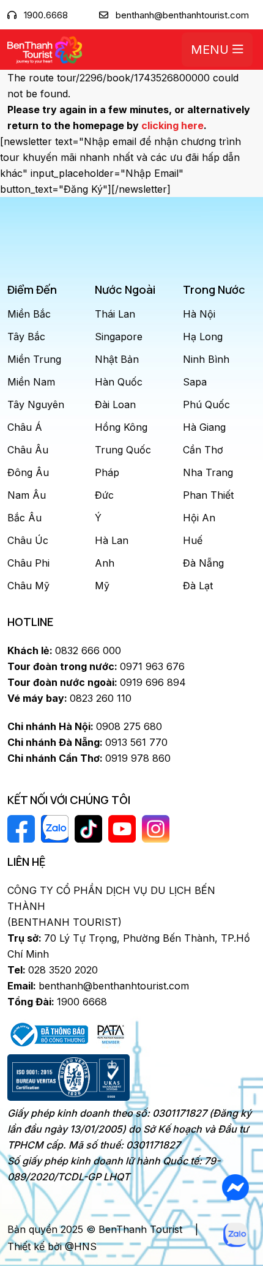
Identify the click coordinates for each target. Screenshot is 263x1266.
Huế (192, 540)
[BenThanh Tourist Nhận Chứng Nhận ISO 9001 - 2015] (68, 1077)
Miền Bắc (29, 314)
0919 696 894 (96, 682)
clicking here (172, 125)
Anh (104, 563)
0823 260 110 (69, 698)
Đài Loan (115, 404)
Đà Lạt (198, 585)
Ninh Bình (206, 359)
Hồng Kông (121, 427)
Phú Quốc (206, 404)
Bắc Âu (24, 518)
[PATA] (110, 1033)
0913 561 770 (87, 742)
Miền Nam (31, 382)
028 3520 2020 (52, 970)
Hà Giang (204, 427)
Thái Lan (115, 314)
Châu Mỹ (28, 585)
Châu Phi (28, 563)
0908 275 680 (84, 726)
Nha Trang (208, 472)
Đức (104, 495)
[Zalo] (235, 1234)
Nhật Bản (117, 359)
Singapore (119, 336)
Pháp (107, 472)
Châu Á (24, 427)
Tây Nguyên (35, 404)
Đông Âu (28, 472)
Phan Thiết (208, 495)
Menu (211, 49)
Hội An (199, 518)
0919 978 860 (89, 758)
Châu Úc (27, 540)
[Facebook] (235, 1187)
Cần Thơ (203, 450)
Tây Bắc (26, 336)
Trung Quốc (123, 450)
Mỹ (102, 585)
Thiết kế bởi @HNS (52, 1246)
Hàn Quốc (119, 382)
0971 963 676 (96, 666)
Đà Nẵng (203, 563)
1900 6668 (57, 1002)
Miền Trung (34, 359)
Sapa (195, 382)
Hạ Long (203, 336)
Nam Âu (26, 495)
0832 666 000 (64, 650)
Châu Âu (27, 450)
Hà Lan (111, 540)
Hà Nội (199, 314)
